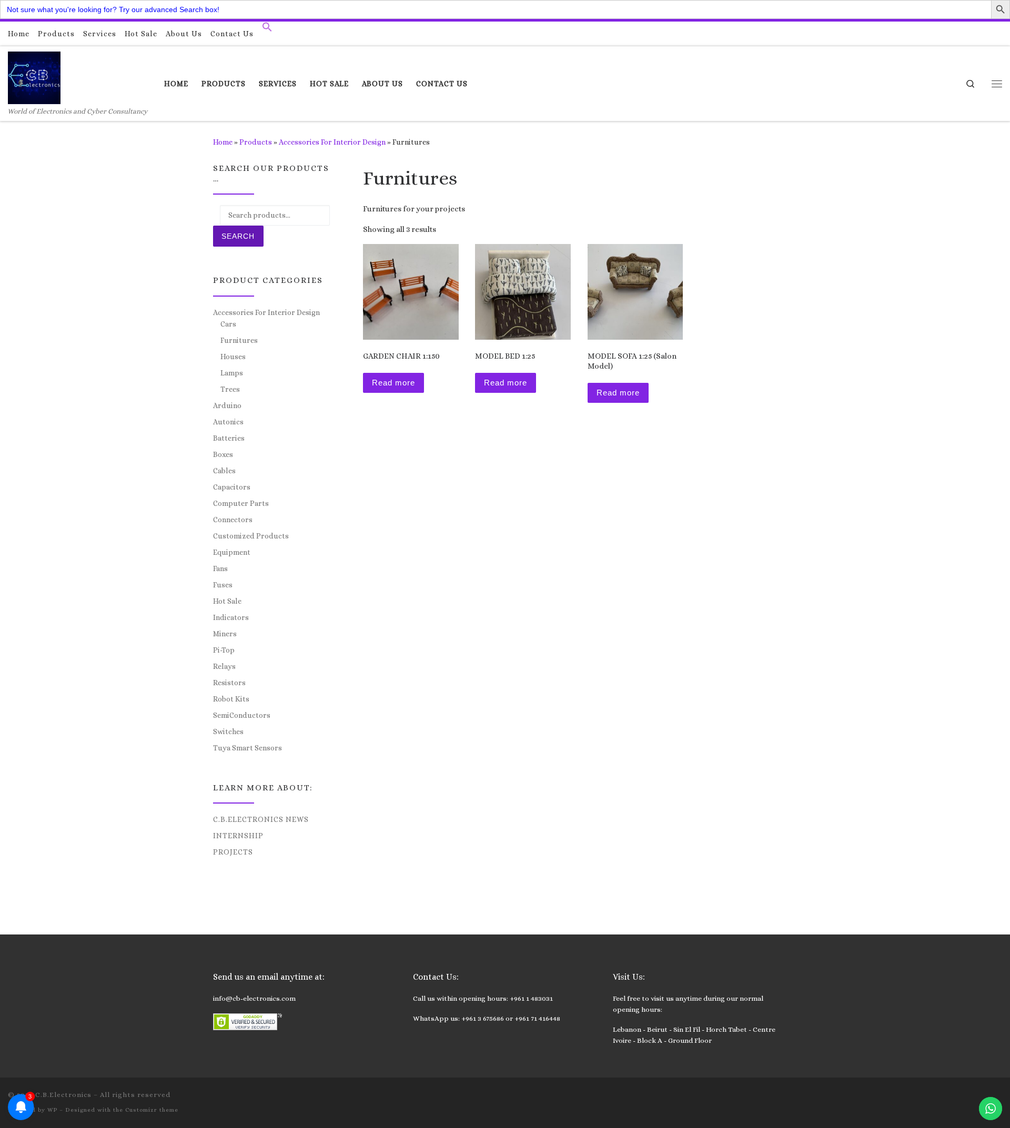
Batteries (229, 438)
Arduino (227, 405)
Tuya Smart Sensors (247, 748)
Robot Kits (231, 699)
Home (223, 142)
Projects (233, 852)
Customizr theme (151, 1109)
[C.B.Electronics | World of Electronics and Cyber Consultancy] (34, 76)
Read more (393, 382)
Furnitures (239, 340)
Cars (228, 324)
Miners (225, 633)
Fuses (223, 585)
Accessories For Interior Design (332, 142)
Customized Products (251, 536)
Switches (228, 731)
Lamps (231, 373)
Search (238, 236)
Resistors (229, 682)
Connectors (232, 519)
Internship (238, 835)
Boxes (223, 454)
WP (52, 1109)
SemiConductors (241, 715)
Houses (233, 356)
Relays (224, 666)
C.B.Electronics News (261, 819)
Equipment (231, 552)
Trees (230, 389)
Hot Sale (227, 601)
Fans (220, 568)
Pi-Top (224, 650)
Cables (224, 470)
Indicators (231, 617)
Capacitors (231, 487)
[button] (267, 29)
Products (255, 142)
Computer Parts (241, 503)
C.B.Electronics (63, 1095)
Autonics (228, 422)
